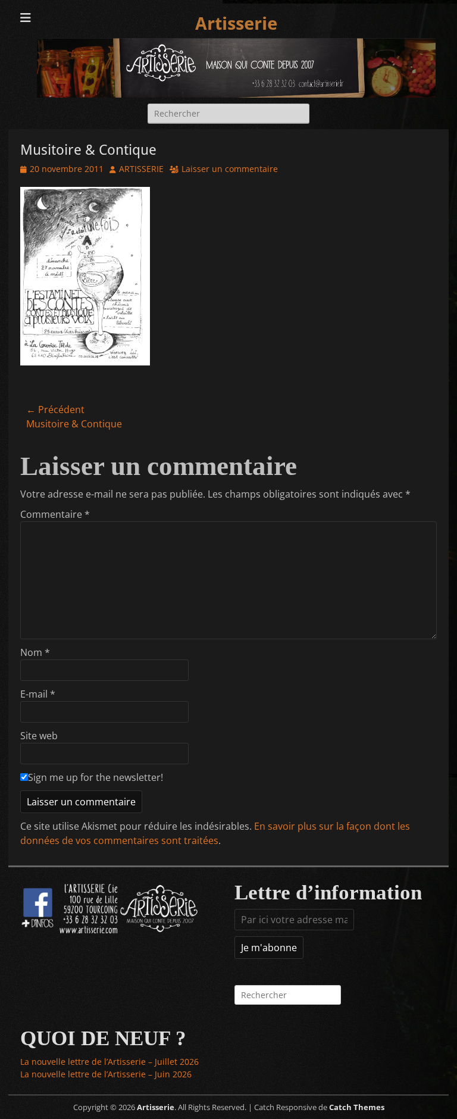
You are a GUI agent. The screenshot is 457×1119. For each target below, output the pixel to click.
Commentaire (55, 514)
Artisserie (236, 23)
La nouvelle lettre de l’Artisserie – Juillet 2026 (109, 1061)
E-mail (37, 694)
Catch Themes (356, 1107)
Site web (39, 735)
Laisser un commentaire (229, 168)
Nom (35, 652)
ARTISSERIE (141, 168)
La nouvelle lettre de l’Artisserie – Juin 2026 (106, 1074)
